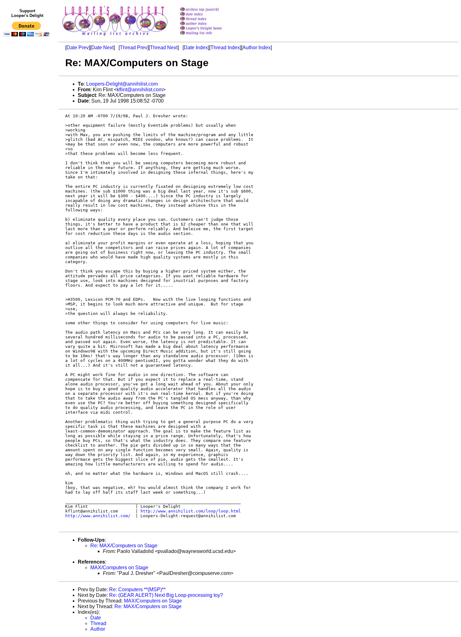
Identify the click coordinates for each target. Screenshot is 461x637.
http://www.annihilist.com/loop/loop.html (190, 511)
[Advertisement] (28, 168)
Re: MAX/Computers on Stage (123, 545)
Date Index (196, 47)
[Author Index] (209, 24)
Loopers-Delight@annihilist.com (122, 84)
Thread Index (225, 47)
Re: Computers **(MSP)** (137, 589)
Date (95, 617)
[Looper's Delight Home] (209, 28)
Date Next (102, 47)
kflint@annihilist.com (140, 89)
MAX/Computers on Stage (119, 567)
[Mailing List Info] (209, 36)
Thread (98, 623)
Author (97, 629)
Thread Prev (133, 47)
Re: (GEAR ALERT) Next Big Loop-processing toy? (166, 595)
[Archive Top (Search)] (209, 10)
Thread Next (164, 47)
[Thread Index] (209, 19)
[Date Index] (209, 14)
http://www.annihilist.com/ (97, 515)
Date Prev (77, 47)
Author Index (256, 47)
